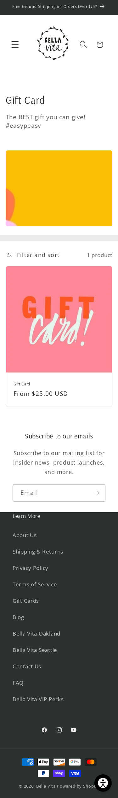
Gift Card (22, 383)
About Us (25, 535)
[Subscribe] (96, 493)
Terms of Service (35, 584)
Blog (18, 617)
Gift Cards (26, 600)
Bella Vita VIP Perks (38, 699)
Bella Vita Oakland (36, 633)
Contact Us (27, 666)
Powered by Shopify (78, 786)
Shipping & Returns (38, 551)
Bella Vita (46, 786)
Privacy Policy (30, 568)
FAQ (18, 682)
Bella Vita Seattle (35, 650)
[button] (15, 44)
